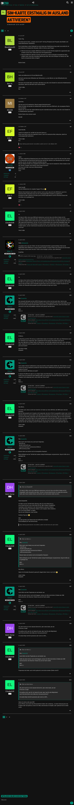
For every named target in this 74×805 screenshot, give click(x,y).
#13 (70, 404)
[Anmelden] (33, 2)
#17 (70, 586)
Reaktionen (6, 173)
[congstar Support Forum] (4, 2)
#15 (70, 482)
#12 (70, 360)
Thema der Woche (31, 264)
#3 (70, 98)
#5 (70, 153)
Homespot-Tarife (56, 261)
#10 (70, 295)
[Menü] (71, 2)
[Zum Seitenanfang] (71, 803)
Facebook (46, 264)
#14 (70, 436)
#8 (70, 240)
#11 (70, 333)
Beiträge (6, 177)
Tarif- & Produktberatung (44, 261)
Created (39, 264)
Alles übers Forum (40, 320)
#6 (70, 184)
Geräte (35, 321)
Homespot (62, 320)
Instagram (59, 264)
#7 (70, 211)
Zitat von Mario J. (26, 539)
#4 (70, 126)
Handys (20, 263)
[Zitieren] (70, 66)
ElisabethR (23, 298)
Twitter (53, 264)
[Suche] (67, 2)
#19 (70, 645)
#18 (70, 623)
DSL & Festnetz (65, 261)
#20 (70, 680)
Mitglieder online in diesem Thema (14, 796)
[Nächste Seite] (8, 31)
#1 (70, 35)
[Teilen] (71, 31)
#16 (70, 534)
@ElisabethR (24, 243)
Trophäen (6, 175)
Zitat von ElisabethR (27, 487)
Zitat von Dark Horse (27, 684)
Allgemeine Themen (31, 261)
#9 (70, 274)
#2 (70, 72)
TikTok (65, 323)
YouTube (66, 264)
